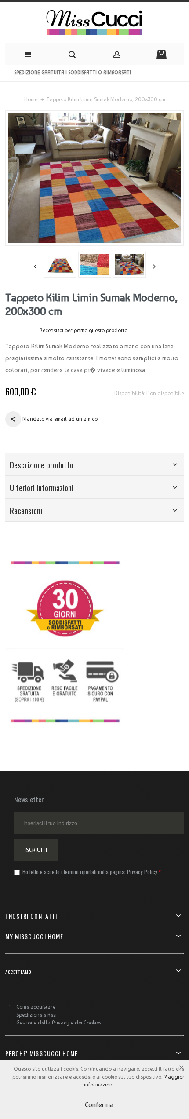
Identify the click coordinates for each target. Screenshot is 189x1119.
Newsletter (29, 799)
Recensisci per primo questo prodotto (83, 330)
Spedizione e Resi (36, 1015)
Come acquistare (35, 1007)
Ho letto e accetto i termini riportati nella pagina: (89, 871)
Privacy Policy (142, 871)
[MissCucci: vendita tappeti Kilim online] (94, 22)
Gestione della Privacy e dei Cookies (58, 1023)
